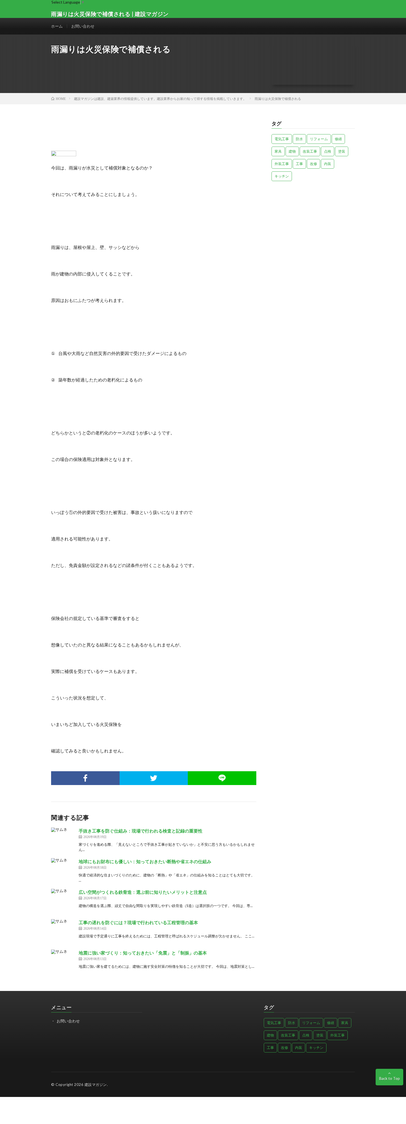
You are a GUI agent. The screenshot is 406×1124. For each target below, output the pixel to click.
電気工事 (282, 139)
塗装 (341, 151)
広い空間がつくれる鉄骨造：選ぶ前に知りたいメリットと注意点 (143, 892)
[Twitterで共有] (154, 778)
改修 (313, 163)
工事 (299, 163)
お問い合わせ (82, 26)
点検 (327, 151)
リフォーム (319, 139)
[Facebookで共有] (85, 778)
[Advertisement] (313, 223)
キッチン (282, 176)
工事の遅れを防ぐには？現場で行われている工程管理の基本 (138, 922)
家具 (278, 151)
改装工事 (310, 151)
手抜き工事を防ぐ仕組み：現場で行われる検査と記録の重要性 (140, 830)
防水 (299, 139)
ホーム (57, 26)
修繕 (338, 139)
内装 (327, 163)
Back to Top (389, 1078)
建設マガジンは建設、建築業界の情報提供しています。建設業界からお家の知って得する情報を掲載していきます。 (160, 99)
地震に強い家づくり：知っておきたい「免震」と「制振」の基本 (143, 952)
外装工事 (282, 163)
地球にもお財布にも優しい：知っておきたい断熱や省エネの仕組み (145, 861)
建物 (292, 151)
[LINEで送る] (222, 778)
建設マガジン (96, 1084)
